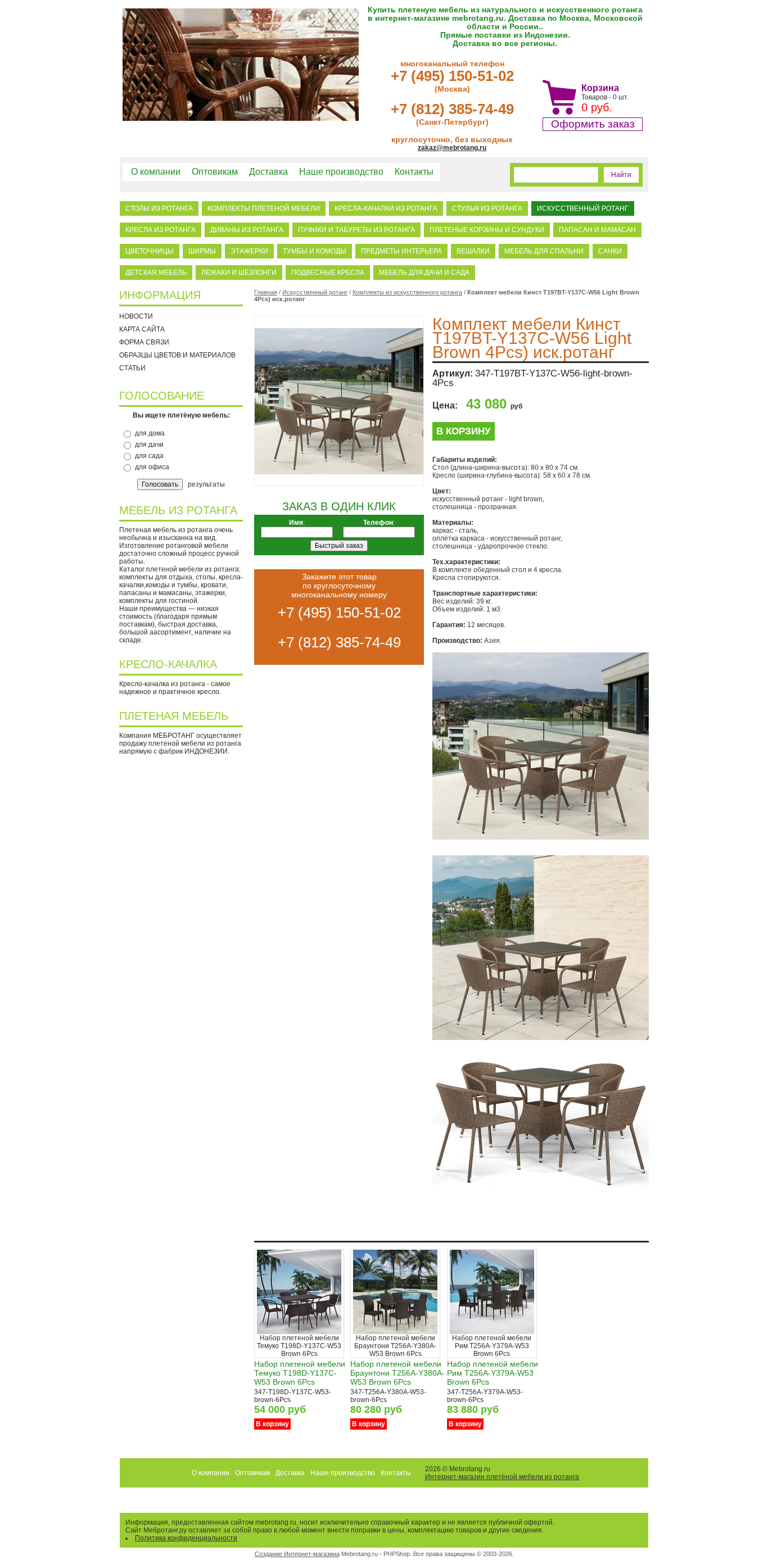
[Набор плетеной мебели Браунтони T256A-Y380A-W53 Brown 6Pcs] (395, 1332)
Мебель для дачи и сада (424, 272)
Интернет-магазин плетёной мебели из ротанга (502, 1477)
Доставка (268, 171)
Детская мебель (156, 272)
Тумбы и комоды (314, 251)
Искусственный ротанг (583, 208)
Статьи (132, 368)
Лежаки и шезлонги (239, 272)
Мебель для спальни (544, 251)
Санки (610, 251)
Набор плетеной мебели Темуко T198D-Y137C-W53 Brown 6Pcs (299, 1372)
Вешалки (473, 251)
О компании (155, 171)
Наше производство (341, 171)
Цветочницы (149, 251)
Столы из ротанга (159, 208)
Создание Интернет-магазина (297, 1553)
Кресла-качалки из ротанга (386, 208)
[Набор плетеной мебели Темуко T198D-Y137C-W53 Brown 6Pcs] (299, 1332)
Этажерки (249, 251)
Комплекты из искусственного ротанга (407, 292)
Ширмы (202, 251)
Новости (136, 316)
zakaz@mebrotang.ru (452, 148)
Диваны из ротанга (246, 230)
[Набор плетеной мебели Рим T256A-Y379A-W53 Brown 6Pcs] (492, 1332)
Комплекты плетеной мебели (263, 208)
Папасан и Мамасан (597, 230)
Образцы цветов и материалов (177, 355)
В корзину (463, 431)
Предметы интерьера (401, 251)
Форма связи (144, 342)
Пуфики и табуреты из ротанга (356, 230)
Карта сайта (142, 329)
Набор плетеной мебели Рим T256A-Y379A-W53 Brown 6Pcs (492, 1372)
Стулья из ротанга (487, 208)
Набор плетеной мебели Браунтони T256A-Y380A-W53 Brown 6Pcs (397, 1372)
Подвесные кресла (327, 272)
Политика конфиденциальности (186, 1538)
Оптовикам (215, 171)
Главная (265, 292)
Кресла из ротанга (160, 230)
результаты (206, 484)
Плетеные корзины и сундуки (487, 230)
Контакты (414, 171)
